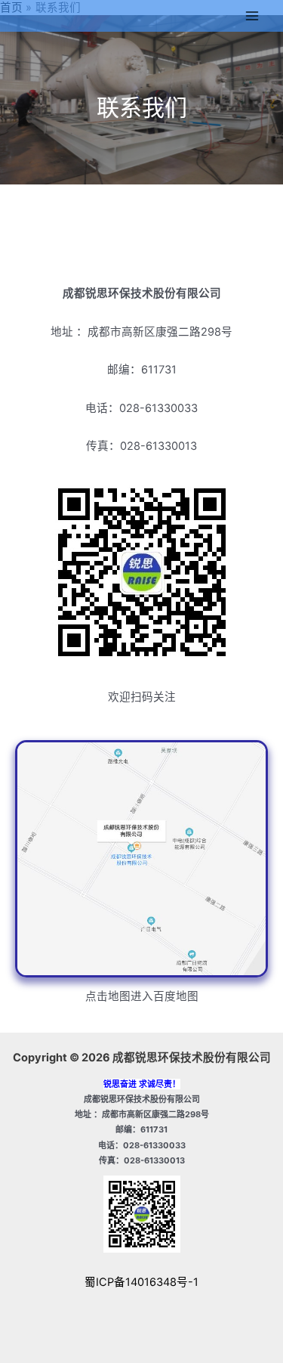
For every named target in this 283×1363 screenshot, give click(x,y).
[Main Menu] (252, 16)
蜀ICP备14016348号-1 (141, 1282)
